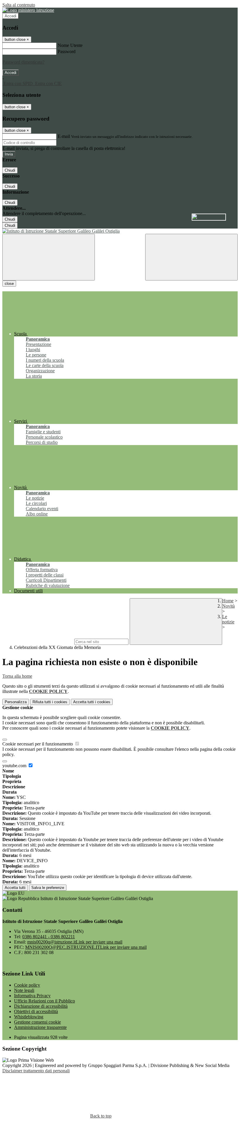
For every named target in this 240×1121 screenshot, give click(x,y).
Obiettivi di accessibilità (36, 1011)
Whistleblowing (28, 1016)
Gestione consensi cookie (37, 1021)
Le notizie (228, 619)
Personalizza (16, 702)
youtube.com (15, 765)
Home (228, 600)
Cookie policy (27, 985)
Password (67, 51)
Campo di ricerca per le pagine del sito (37, 641)
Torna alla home (17, 676)
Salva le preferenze (47, 887)
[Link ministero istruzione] (28, 10)
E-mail (64, 136)
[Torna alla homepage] (120, 231)
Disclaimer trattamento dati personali (36, 1070)
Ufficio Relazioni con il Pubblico (44, 1000)
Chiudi (10, 170)
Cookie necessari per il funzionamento (38, 743)
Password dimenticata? (23, 62)
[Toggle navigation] (48, 257)
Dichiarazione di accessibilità (41, 1006)
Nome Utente (70, 45)
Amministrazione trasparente (40, 1027)
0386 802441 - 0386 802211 (48, 936)
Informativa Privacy (32, 995)
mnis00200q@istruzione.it (74, 941)
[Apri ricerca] (191, 257)
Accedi (10, 16)
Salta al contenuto (18, 4)
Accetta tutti (91, 702)
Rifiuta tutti (49, 702)
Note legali (24, 990)
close (9, 283)
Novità (228, 605)
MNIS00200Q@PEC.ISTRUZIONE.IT (86, 947)
